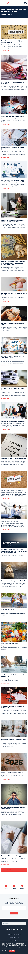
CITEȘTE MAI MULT (5, 50)
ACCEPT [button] (12, 950)
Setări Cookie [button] (5, 950)
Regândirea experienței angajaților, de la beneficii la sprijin (13, 10)
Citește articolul (5, 14)
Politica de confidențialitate (14, 934)
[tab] (14, 21)
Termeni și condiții (14, 937)
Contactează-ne (14, 940)
